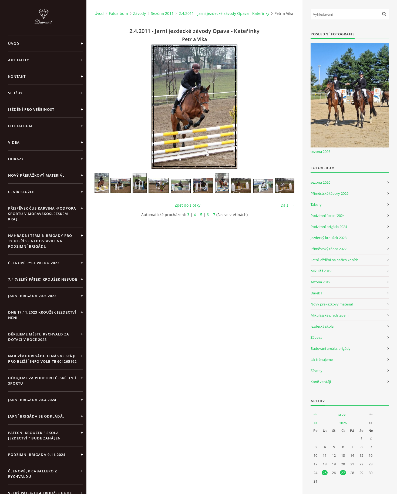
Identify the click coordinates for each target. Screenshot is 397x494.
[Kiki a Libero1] (285, 185)
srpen (343, 414)
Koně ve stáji (321, 381)
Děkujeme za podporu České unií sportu (42, 380)
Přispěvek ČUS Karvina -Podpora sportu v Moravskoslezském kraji (42, 213)
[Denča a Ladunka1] (159, 185)
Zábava (316, 337)
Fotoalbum (20, 125)
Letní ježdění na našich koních (334, 259)
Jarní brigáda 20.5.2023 (32, 295)
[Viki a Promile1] (222, 183)
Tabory (316, 204)
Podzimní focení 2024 (328, 215)
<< (315, 414)
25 (325, 472)
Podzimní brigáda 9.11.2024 (36, 454)
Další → (287, 205)
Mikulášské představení (329, 315)
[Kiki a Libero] (263, 186)
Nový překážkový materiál (36, 175)
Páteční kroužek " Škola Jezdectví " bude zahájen (34, 435)
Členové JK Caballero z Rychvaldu (32, 474)
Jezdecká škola (322, 326)
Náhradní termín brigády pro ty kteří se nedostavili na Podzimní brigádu (40, 241)
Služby (15, 92)
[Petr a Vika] (102, 183)
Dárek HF (318, 293)
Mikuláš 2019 (321, 270)
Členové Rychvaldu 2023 (33, 262)
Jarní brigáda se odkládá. (36, 416)
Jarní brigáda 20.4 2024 (32, 399)
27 (343, 472)
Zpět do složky (187, 205)
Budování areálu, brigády (331, 348)
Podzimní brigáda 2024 (329, 226)
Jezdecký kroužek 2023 (328, 237)
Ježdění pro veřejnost (31, 109)
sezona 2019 (320, 282)
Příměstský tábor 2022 (328, 248)
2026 (343, 423)
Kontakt (17, 76)
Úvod (13, 43)
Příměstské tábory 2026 (329, 193)
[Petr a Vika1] (120, 185)
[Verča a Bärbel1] (203, 185)
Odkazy (16, 158)
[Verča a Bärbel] (181, 186)
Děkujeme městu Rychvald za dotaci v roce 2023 (38, 337)
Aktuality (18, 60)
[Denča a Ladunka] (140, 183)
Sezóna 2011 (162, 13)
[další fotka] (286, 107)
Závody (139, 13)
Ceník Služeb (21, 191)
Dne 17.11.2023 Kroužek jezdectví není (42, 315)
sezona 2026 (320, 151)
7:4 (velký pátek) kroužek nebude (42, 279)
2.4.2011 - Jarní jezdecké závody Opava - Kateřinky (224, 13)
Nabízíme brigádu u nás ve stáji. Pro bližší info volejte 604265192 (42, 359)
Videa (14, 142)
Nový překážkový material (332, 304)
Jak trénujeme (322, 359)
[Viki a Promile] (241, 185)
